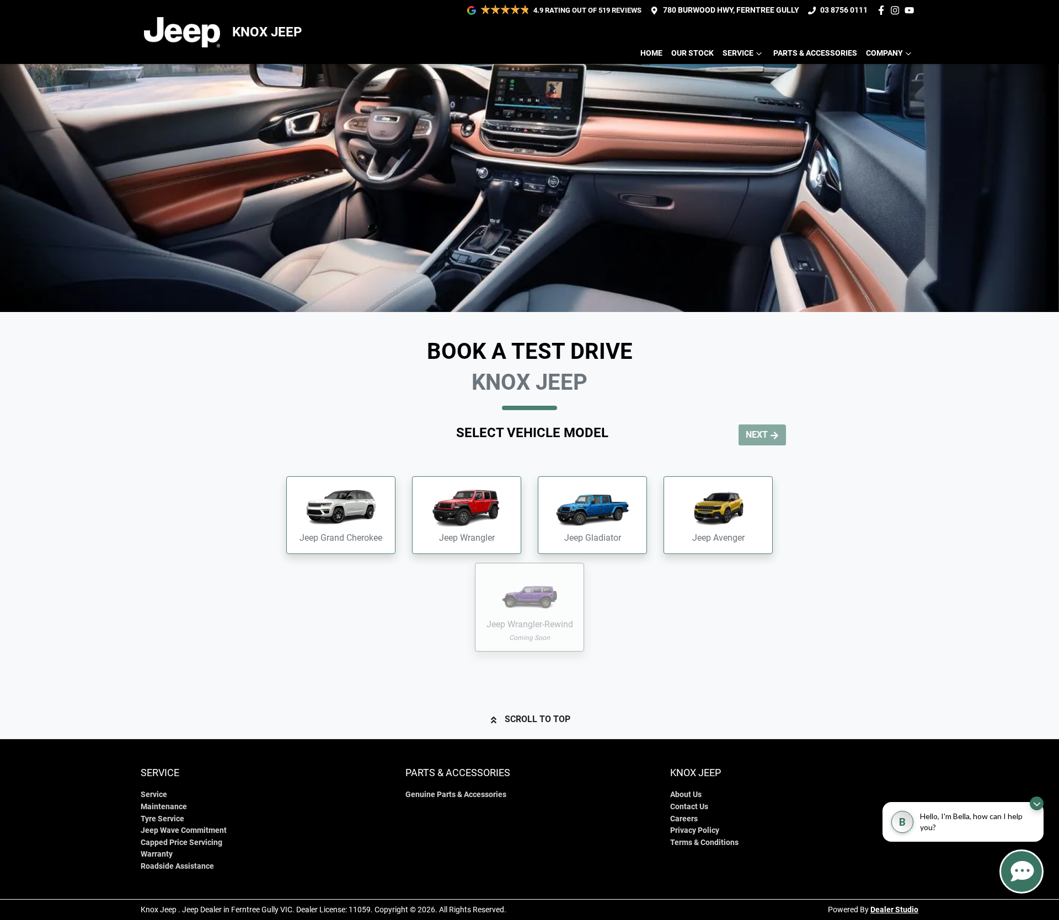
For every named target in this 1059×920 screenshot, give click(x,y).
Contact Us (689, 806)
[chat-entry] (1021, 871)
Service (738, 53)
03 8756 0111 (844, 10)
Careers (684, 819)
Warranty (157, 854)
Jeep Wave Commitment (184, 830)
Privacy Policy (694, 830)
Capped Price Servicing (181, 842)
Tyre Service (162, 819)
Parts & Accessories (815, 53)
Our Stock (692, 53)
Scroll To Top (537, 719)
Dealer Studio (894, 909)
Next (757, 434)
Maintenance (164, 806)
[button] (340, 515)
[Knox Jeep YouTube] (911, 10)
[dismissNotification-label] (1037, 803)
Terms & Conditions (704, 842)
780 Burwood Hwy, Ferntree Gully (731, 10)
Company (884, 53)
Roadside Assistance (177, 866)
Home (651, 53)
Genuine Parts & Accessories (455, 794)
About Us (686, 794)
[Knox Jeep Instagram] (897, 10)
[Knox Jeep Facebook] (883, 10)
